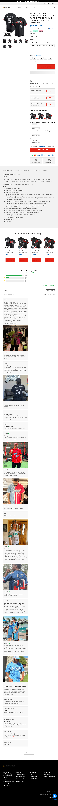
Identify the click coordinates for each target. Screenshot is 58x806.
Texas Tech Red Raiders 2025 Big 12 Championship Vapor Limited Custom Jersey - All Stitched (36, 251)
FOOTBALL (20, 7)
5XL (36, 61)
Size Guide (38, 55)
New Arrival (47, 772)
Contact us (46, 3)
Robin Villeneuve (36, 45)
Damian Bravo (35, 49)
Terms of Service (21, 774)
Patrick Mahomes (36, 42)
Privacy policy (20, 777)
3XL (50, 58)
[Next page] (27, 25)
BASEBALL (28, 7)
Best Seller (47, 774)
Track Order (52, 3)
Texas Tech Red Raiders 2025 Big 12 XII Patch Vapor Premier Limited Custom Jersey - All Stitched (10, 251)
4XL (32, 61)
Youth (37, 36)
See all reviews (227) (29, 273)
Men (32, 36)
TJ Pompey (47, 42)
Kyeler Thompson (48, 45)
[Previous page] (4, 25)
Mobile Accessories (49, 777)
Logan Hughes (46, 49)
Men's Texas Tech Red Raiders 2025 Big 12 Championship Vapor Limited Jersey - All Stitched (23, 251)
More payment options (42, 77)
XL (41, 58)
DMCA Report (51, 791)
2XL (45, 58)
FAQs (41, 3)
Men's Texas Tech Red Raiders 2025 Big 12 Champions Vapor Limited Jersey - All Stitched (49, 251)
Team (32, 52)
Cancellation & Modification (34, 777)
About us (19, 772)
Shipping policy (20, 779)
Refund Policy (20, 781)
